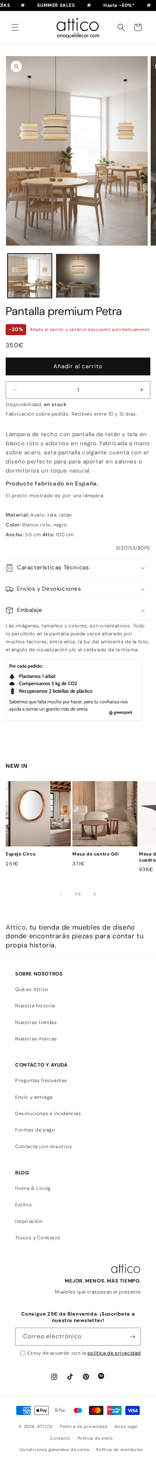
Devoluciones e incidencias (48, 1113)
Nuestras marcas (36, 1038)
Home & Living (33, 1188)
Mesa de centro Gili (95, 854)
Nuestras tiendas (36, 1022)
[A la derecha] (94, 894)
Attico (16, 927)
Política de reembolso (120, 1449)
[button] (15, 27)
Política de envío (95, 1438)
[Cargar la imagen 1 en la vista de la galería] (30, 276)
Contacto (60, 1438)
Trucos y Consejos (37, 1237)
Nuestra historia (35, 1005)
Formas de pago (35, 1130)
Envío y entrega (34, 1097)
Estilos (23, 1204)
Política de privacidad (83, 1426)
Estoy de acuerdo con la (84, 1353)
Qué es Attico (31, 989)
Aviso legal (125, 1426)
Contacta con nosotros (43, 1146)
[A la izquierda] (61, 894)
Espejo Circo (21, 854)
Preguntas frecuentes (41, 1080)
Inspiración (28, 1221)
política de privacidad (114, 1353)
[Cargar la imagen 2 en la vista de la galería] (78, 276)
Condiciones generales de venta (54, 1449)
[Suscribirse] (132, 1337)
